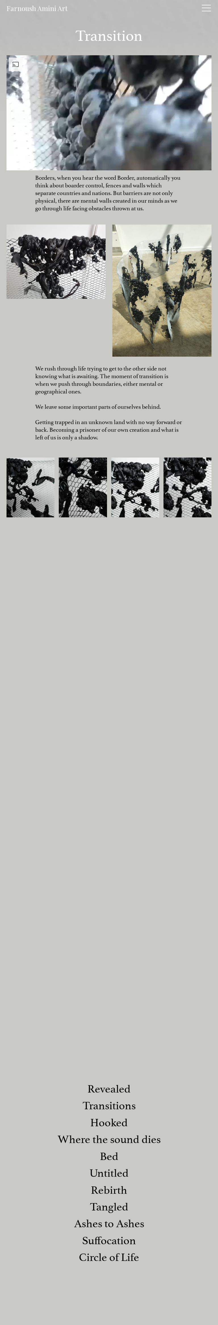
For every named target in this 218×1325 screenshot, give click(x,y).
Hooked (109, 1122)
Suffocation (109, 1240)
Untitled (109, 1173)
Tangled (109, 1207)
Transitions (109, 1105)
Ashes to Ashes (109, 1223)
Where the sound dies (109, 1139)
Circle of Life (109, 1257)
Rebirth (109, 1190)
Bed (109, 1156)
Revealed (109, 1089)
